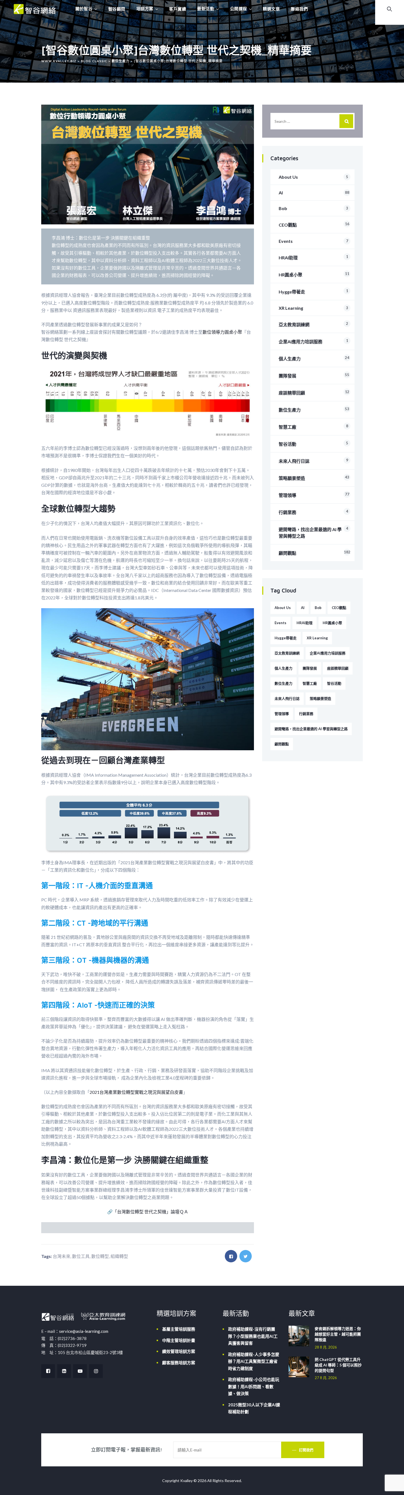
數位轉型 (100, 1256)
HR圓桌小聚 (314, 274)
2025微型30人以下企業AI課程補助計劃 (254, 1408)
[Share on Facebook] (231, 1256)
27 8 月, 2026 (326, 1378)
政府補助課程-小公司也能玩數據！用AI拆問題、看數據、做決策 (253, 1386)
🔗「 (112, 1211)
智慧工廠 (313, 427)
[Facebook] (48, 1371)
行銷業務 (313, 512)
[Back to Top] (392, 1486)
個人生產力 (314, 358)
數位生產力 (314, 409)
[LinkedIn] (64, 1371)
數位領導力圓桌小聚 (222, 332)
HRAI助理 (313, 257)
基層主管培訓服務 (178, 1329)
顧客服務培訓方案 (178, 1362)
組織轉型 (119, 1256)
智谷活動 (313, 444)
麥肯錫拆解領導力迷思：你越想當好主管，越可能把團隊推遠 (338, 1334)
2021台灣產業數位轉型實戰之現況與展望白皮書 (136, 1092)
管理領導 (314, 495)
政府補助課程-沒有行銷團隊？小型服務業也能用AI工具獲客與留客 (253, 1336)
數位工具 (81, 1256)
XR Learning (313, 308)
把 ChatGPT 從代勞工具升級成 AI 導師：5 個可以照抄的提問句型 (338, 1365)
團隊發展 (314, 375)
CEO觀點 (314, 224)
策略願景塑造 (314, 478)
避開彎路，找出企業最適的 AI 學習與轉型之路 (313, 532)
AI (314, 192)
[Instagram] (96, 1371)
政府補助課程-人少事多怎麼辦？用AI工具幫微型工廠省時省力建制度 (253, 1361)
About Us (313, 177)
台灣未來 (61, 1256)
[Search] (346, 121)
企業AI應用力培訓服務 (313, 341)
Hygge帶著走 (313, 291)
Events (313, 241)
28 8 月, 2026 (326, 1347)
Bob (313, 208)
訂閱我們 (306, 1450)
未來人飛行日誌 (313, 461)
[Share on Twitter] (245, 1256)
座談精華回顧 (314, 392)
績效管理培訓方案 (178, 1351)
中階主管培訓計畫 (178, 1340)
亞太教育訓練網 (313, 324)
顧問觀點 (314, 553)
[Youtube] (80, 1371)
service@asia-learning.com (83, 1331)
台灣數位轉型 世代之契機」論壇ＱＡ (152, 1211)
